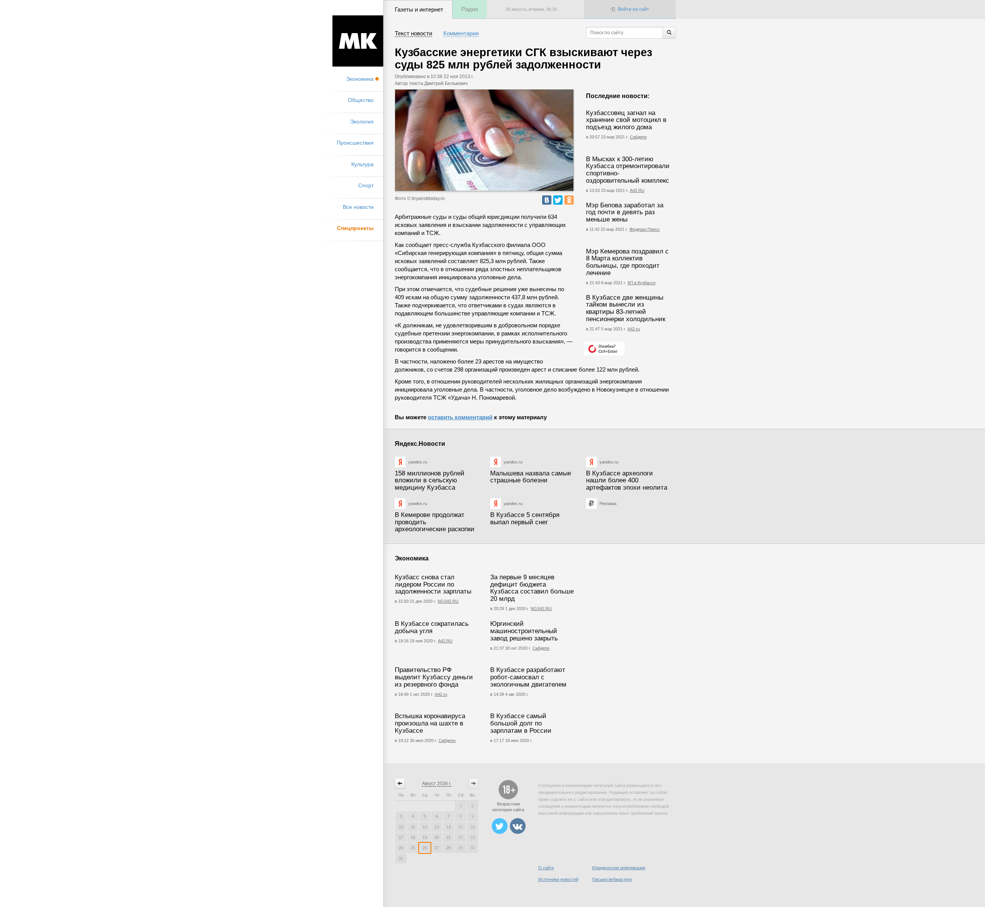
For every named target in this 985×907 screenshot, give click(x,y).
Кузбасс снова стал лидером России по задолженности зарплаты (433, 584)
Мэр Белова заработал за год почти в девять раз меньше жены (624, 212)
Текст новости (413, 33)
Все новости (358, 207)
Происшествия (355, 143)
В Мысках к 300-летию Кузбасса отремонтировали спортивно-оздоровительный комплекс (627, 169)
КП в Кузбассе (642, 282)
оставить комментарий (460, 417)
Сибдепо (638, 137)
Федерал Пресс (644, 229)
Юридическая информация (618, 867)
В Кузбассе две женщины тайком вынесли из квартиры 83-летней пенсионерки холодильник (625, 308)
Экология (362, 121)
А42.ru (634, 329)
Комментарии (461, 33)
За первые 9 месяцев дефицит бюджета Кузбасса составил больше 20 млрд (532, 588)
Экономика (360, 79)
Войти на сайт (633, 9)
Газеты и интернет (419, 9)
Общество (361, 100)
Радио (469, 9)
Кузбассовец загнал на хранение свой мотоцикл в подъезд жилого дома (626, 120)
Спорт (366, 185)
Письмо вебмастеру (612, 879)
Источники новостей (558, 879)
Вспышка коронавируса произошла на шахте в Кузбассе (430, 723)
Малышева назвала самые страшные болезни (530, 477)
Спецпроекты (355, 228)
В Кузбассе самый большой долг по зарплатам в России (520, 723)
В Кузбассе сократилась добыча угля (432, 627)
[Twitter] (558, 200)
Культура (362, 164)
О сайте (546, 867)
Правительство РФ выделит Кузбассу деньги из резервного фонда (434, 677)
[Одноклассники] (569, 200)
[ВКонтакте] (546, 200)
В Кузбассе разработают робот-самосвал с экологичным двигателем (528, 677)
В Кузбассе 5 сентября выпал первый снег (524, 518)
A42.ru (441, 694)
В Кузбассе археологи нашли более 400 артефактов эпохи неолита (626, 480)
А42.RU (637, 190)
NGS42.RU (448, 601)
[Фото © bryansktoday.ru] (484, 140)
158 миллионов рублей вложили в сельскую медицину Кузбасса (429, 480)
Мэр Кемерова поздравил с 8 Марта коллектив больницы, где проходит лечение (627, 262)
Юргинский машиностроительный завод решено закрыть (524, 631)
